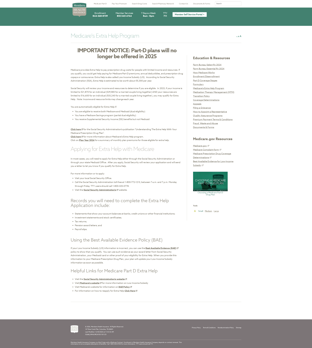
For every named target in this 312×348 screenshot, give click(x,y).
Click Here (130, 290)
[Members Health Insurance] (74, 329)
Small (200, 211)
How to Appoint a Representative (210, 111)
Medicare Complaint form (206, 149)
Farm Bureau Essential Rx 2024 (208, 68)
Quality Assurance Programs (207, 115)
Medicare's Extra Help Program (208, 88)
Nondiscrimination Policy (226, 328)
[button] (236, 36)
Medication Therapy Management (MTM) (213, 92)
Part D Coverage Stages (205, 80)
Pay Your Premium (119, 4)
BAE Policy (124, 286)
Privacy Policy (196, 328)
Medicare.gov (200, 145)
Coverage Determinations (206, 100)
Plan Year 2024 (86, 140)
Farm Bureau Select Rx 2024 (207, 64)
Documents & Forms (201, 4)
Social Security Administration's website (104, 279)
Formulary (198, 84)
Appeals (197, 103)
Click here (76, 129)
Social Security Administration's (100, 189)
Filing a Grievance (202, 107)
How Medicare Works (204, 72)
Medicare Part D (100, 4)
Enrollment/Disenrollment (206, 76)
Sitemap (238, 328)
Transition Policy (201, 96)
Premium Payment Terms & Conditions (213, 119)
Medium (208, 211)
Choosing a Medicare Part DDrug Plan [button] (210, 194)
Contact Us (183, 4)
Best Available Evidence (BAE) (161, 248)
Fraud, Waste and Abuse (205, 123)
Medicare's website (89, 283)
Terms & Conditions (209, 328)
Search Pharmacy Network (163, 4)
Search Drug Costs (139, 4)
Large (216, 211)
